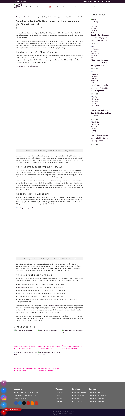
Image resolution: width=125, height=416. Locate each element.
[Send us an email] (24, 403)
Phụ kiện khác (78, 401)
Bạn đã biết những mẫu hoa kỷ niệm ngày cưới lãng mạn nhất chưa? (100, 38)
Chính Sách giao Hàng (97, 398)
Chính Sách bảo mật (96, 392)
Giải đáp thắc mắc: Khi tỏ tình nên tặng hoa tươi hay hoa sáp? (101, 113)
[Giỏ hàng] (110, 7)
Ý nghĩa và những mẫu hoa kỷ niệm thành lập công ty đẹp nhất (99, 88)
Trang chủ (19, 17)
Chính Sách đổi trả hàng (98, 395)
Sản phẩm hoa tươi (59, 7)
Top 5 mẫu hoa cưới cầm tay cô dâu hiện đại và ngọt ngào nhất (100, 138)
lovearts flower (36, 28)
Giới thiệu (32, 7)
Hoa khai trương (72, 7)
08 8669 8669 (23, 398)
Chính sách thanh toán (97, 401)
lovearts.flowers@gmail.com (27, 395)
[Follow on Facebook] (16, 403)
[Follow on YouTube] (36, 403)
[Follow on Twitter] (20, 403)
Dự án (72, 411)
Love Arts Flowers (53, 306)
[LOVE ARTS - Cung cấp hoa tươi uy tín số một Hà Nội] (18, 7)
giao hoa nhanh (50, 181)
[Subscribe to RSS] (32, 403)
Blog (90, 7)
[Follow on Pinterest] (28, 403)
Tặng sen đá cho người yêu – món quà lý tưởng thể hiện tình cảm (100, 63)
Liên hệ (95, 7)
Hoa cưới (83, 7)
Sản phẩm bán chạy (42, 7)
